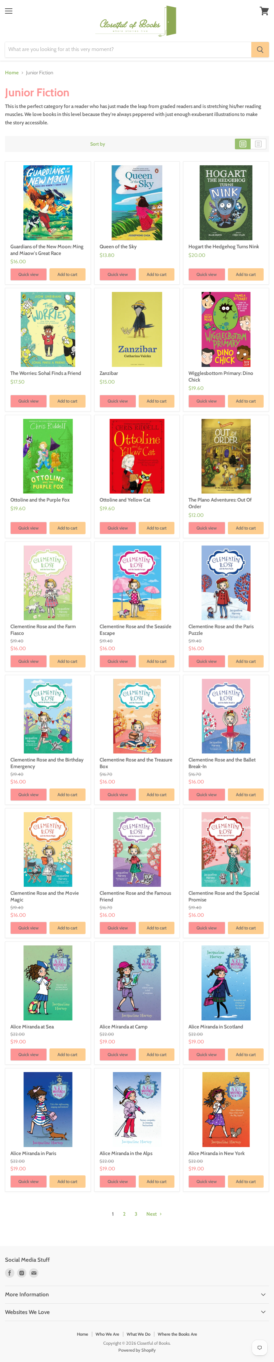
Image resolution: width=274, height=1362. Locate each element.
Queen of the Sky (118, 247)
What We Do (138, 1334)
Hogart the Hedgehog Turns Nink (223, 247)
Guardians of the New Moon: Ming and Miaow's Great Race (47, 250)
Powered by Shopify (137, 1350)
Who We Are (107, 1334)
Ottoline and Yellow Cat (125, 500)
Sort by (97, 144)
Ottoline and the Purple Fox (40, 500)
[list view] (258, 144)
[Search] (260, 49)
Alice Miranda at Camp (124, 1027)
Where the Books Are (177, 1334)
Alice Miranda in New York (216, 1153)
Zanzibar (109, 373)
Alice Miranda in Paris (33, 1153)
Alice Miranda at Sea (32, 1027)
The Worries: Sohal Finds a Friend (45, 373)
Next (152, 1214)
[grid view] (243, 144)
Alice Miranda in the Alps (126, 1153)
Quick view (28, 274)
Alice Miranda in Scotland (215, 1027)
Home (12, 73)
